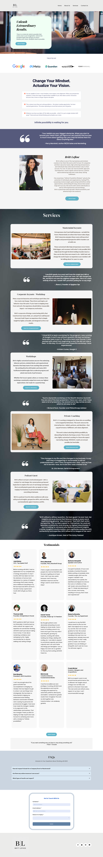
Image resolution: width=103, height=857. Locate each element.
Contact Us (84, 5)
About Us (67, 5)
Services (75, 5)
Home (60, 5)
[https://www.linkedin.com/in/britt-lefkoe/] (89, 845)
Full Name (36, 801)
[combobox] (51, 818)
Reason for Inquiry (38, 814)
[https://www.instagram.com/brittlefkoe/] (86, 845)
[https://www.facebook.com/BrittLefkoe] (78, 845)
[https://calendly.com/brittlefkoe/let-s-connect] (82, 845)
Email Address (37, 808)
